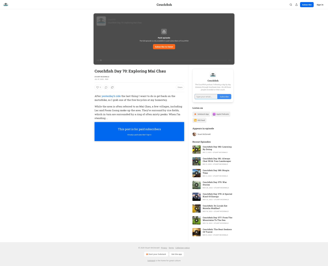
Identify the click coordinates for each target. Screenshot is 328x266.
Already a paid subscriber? (139, 135)
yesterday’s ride (111, 96)
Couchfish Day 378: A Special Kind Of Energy (217, 195)
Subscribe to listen (164, 46)
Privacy (164, 248)
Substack (151, 260)
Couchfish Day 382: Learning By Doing (217, 148)
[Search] (290, 4)
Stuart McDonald (102, 77)
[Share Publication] (296, 4)
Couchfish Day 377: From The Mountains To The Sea (217, 218)
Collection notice (182, 248)
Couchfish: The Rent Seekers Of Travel (217, 230)
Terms (171, 248)
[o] (196, 149)
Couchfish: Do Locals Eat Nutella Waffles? (215, 207)
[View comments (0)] (106, 87)
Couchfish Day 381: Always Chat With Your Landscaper (217, 159)
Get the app (176, 254)
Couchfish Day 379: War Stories (215, 183)
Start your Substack (157, 254)
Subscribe (307, 4)
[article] (212, 149)
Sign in (320, 4)
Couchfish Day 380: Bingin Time (216, 171)
